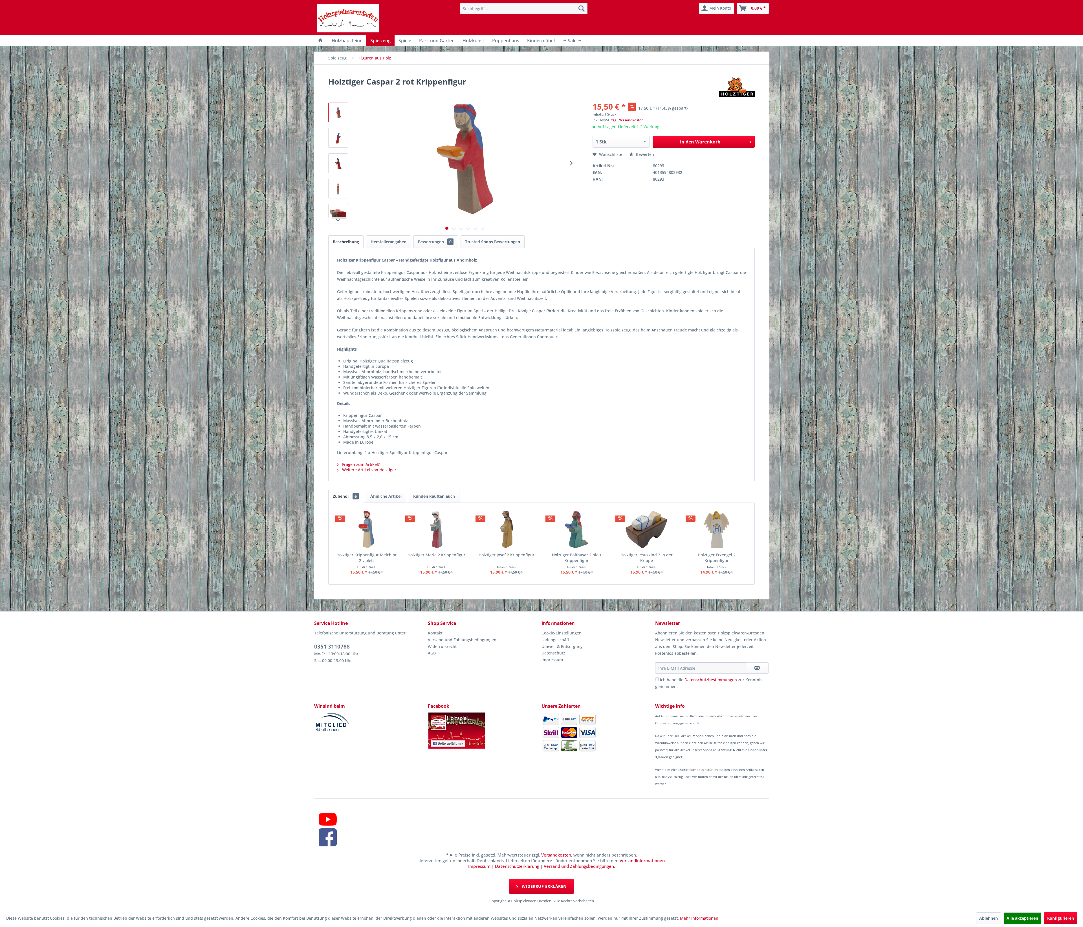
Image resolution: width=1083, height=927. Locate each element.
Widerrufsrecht (442, 646)
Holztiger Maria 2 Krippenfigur (436, 554)
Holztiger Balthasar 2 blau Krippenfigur (576, 557)
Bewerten (644, 154)
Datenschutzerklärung (517, 866)
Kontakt (435, 633)
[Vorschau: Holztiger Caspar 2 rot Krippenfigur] (338, 112)
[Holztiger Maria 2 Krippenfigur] (436, 529)
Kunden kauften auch (434, 496)
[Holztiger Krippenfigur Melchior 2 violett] (366, 529)
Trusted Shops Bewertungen (492, 241)
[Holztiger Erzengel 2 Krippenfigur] (716, 529)
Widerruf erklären (544, 886)
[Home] (320, 40)
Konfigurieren (1060, 918)
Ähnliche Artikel (386, 496)
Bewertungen (435, 241)
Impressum (552, 659)
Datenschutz (553, 653)
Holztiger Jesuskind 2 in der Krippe (646, 557)
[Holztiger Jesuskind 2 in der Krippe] (646, 529)
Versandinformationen (642, 860)
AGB (432, 653)
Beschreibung (346, 241)
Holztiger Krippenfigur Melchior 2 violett (366, 557)
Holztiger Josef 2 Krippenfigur (506, 554)
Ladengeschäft (555, 639)
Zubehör (345, 496)
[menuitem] (523, 8)
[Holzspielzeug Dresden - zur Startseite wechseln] (348, 18)
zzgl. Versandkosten (627, 120)
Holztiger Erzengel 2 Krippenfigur (717, 557)
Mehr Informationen (699, 918)
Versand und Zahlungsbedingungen (462, 639)
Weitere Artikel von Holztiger (368, 469)
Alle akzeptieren (1022, 918)
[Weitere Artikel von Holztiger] (737, 87)
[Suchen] (581, 8)
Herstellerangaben (388, 241)
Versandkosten (556, 855)
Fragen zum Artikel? (360, 464)
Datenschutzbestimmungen (710, 679)
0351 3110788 (332, 646)
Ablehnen (988, 918)
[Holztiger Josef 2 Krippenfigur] (506, 529)
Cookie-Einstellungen (562, 633)
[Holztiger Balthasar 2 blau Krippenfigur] (576, 529)
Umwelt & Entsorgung (562, 646)
